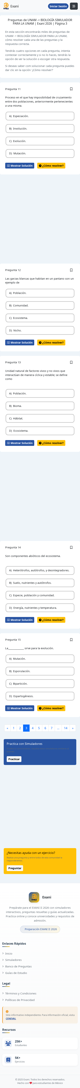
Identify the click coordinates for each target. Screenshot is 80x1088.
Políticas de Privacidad (20, 1000)
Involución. (18, 128)
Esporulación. (19, 671)
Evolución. (17, 141)
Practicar (14, 759)
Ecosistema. (18, 318)
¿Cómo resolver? (52, 165)
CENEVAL (11, 1018)
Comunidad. (18, 305)
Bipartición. (18, 683)
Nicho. (15, 330)
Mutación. (17, 153)
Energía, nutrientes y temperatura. (33, 608)
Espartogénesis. (21, 696)
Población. (17, 293)
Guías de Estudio (16, 973)
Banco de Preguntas (18, 966)
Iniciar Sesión (58, 6)
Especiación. (19, 116)
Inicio (8, 953)
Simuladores (13, 960)
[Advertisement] (40, 219)
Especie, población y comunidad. (32, 595)
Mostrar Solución (21, 165)
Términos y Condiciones (20, 993)
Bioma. (15, 406)
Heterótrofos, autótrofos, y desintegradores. (39, 570)
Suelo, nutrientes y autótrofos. (30, 583)
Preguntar (14, 868)
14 (65, 728)
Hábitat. (16, 418)
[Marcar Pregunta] (71, 88)
